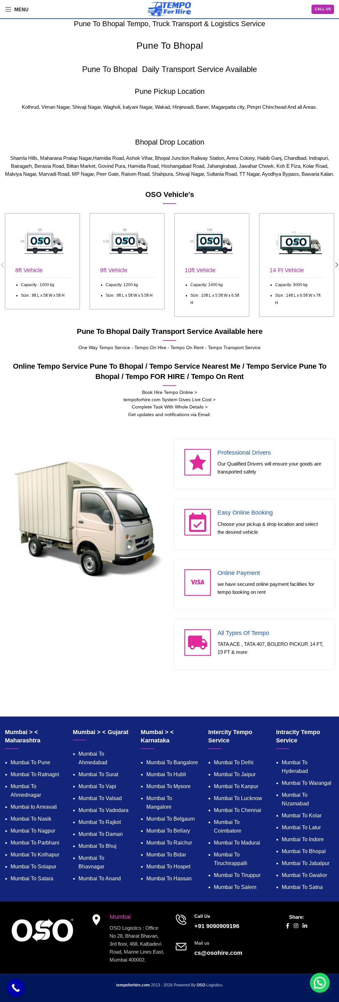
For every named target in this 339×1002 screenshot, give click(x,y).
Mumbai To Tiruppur (237, 875)
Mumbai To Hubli (166, 774)
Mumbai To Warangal (306, 783)
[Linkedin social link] (305, 926)
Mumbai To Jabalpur (305, 863)
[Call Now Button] (16, 988)
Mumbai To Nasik (31, 819)
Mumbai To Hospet (168, 866)
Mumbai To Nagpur (33, 831)
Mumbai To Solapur (33, 866)
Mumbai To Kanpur (236, 786)
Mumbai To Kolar (301, 815)
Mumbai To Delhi (234, 762)
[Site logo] (169, 8)
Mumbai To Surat (98, 774)
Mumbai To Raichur (169, 842)
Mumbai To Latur (301, 827)
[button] (320, 983)
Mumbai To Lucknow (238, 798)
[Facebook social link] (287, 926)
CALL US (323, 9)
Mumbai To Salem (235, 887)
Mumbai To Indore (303, 839)
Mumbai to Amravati (34, 807)
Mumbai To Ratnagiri (35, 774)
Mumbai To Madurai (237, 842)
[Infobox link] (42, 261)
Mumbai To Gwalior (304, 875)
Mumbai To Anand (99, 878)
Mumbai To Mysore (168, 786)
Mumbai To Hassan (169, 878)
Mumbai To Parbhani (35, 842)
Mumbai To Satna (302, 887)
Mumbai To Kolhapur (35, 854)
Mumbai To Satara (32, 878)
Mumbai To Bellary (168, 831)
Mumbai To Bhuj (97, 846)
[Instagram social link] (295, 926)
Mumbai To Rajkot (99, 822)
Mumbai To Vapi (97, 786)
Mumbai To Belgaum (170, 819)
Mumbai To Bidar (166, 854)
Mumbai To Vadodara (103, 810)
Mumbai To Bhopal (304, 851)
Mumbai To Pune (30, 762)
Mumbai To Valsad (100, 798)
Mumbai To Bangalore (172, 762)
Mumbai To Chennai (237, 810)
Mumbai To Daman (100, 834)
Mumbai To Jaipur (235, 774)
